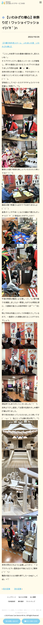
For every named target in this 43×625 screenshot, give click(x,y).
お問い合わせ (12, 621)
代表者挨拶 (11, 601)
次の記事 (17, 588)
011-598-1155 (31, 621)
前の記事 (6, 588)
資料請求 (21, 601)
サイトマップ (30, 601)
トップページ (11, 597)
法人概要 (33, 597)
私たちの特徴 (23, 597)
